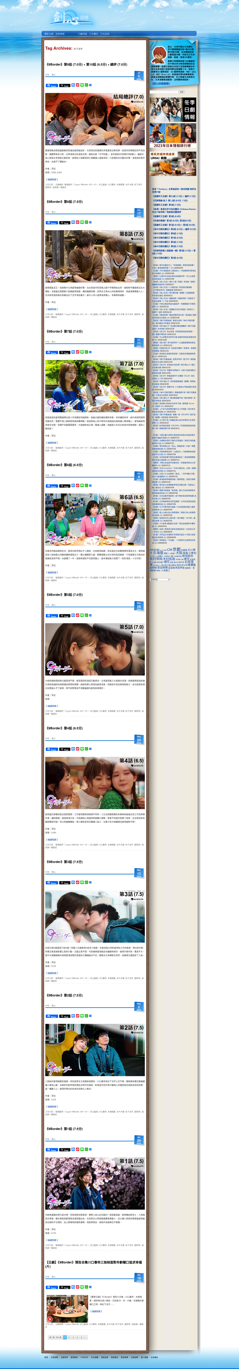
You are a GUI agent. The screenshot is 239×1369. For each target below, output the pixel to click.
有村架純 (156, 559)
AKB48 (154, 550)
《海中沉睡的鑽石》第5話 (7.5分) (167, 242)
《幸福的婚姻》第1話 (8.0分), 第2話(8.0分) (171, 220)
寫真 (185, 553)
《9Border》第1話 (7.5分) (64, 1128)
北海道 (158, 553)
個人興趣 (144, 1357)
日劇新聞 (59, 1324)
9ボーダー (93, 184)
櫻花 (167, 561)
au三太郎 (163, 550)
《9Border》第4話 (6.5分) (64, 728)
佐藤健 (184, 550)
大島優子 (172, 553)
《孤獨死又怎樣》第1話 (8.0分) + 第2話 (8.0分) (173, 225)
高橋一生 (159, 571)
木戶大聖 (129, 184)
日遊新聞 (134, 1357)
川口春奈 (111, 184)
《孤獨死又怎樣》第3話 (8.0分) (166, 216)
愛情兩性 (74, 1357)
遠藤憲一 (188, 568)
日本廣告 (93, 32)
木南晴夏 (120, 184)
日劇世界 (82, 32)
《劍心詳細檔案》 (161, 83)
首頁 (46, 1357)
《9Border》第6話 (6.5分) (64, 464)
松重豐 (154, 562)
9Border (84, 184)
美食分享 (115, 32)
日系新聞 (54, 1357)
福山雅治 (172, 565)
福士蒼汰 (164, 565)
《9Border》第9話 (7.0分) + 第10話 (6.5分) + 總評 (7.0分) (86, 64)
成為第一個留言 (59, 187)
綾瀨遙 (192, 564)
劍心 (53, 74)
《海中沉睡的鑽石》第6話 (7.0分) (167, 246)
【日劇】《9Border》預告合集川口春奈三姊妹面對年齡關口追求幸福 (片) (93, 1264)
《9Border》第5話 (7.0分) (64, 594)
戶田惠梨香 (177, 556)
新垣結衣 (187, 556)
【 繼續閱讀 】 (52, 179)
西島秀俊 (180, 567)
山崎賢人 (159, 556)
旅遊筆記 (114, 1357)
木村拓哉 (169, 559)
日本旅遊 (104, 32)
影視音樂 (124, 1357)
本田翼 (178, 559)
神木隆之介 (157, 565)
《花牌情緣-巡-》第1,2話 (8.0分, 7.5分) (170, 200)
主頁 (48, 32)
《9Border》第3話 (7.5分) (64, 861)
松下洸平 (138, 184)
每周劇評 (68, 184)
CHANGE (84, 1357)
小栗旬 (192, 553)
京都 (177, 549)
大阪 (179, 553)
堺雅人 (166, 553)
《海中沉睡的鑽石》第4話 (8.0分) (167, 258)
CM (169, 550)
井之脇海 (103, 184)
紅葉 (185, 565)
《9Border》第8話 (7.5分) (64, 201)
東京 (186, 559)
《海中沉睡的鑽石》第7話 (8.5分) (167, 238)
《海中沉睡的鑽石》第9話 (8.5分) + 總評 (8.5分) (174, 229)
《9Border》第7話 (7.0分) (64, 331)
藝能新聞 (59, 32)
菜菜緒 (171, 568)
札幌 (182, 559)
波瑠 (171, 562)
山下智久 (153, 556)
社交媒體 (94, 1357)
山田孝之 (167, 556)
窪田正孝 (180, 565)
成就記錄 (104, 1357)
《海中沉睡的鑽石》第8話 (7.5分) (167, 233)
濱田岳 (175, 562)
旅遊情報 (71, 32)
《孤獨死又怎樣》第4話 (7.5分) (166, 205)
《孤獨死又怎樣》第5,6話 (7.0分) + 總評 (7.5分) (174, 196)
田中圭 (181, 562)
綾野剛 (153, 567)
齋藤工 (166, 570)
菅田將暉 (162, 567)
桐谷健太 (160, 562)
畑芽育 (48, 187)
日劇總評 (59, 184)
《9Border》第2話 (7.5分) (64, 995)
